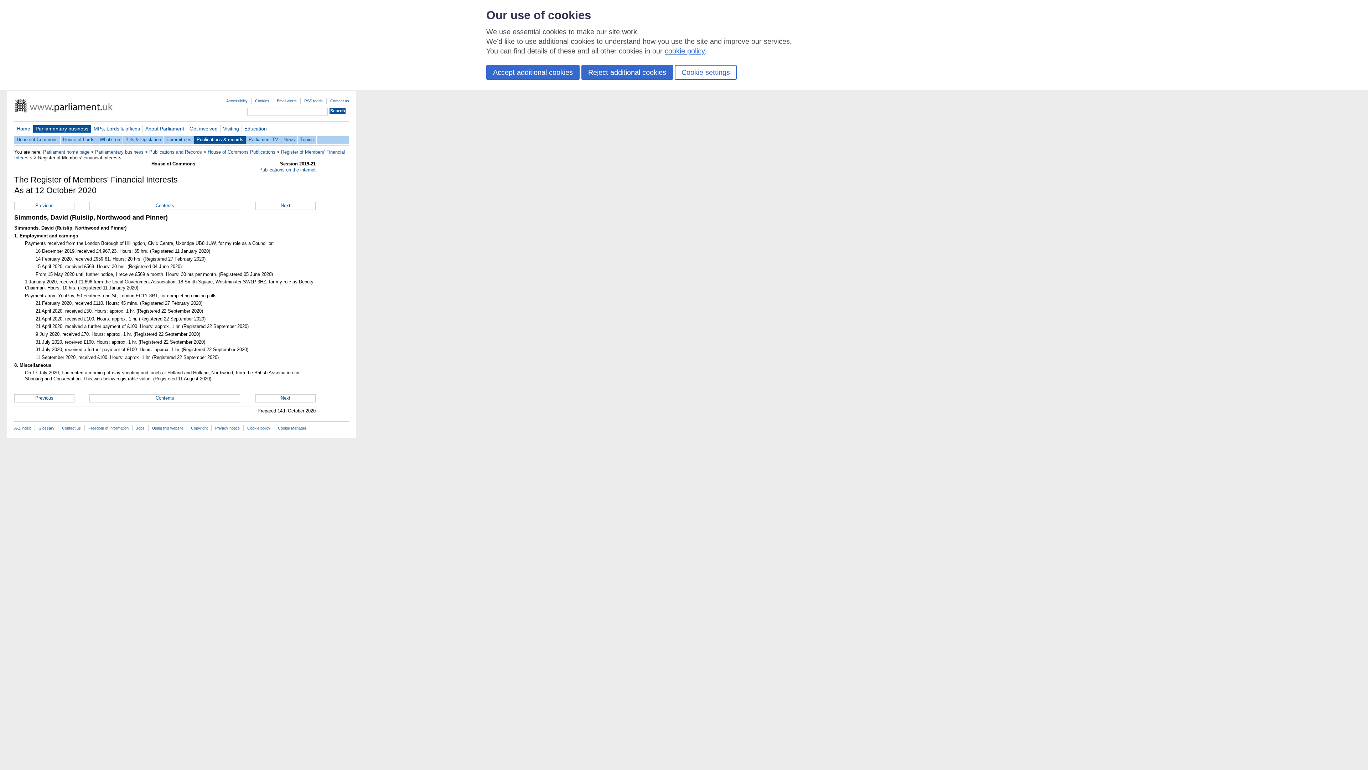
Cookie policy (258, 428)
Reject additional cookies (627, 72)
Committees (178, 139)
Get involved (204, 129)
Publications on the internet (287, 170)
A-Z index (22, 428)
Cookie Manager (292, 428)
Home (23, 129)
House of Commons (37, 139)
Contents (165, 205)
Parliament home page (66, 152)
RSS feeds (313, 101)
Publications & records (220, 139)
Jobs (140, 428)
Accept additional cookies (533, 72)
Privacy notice (227, 428)
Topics (307, 139)
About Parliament (164, 129)
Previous (44, 205)
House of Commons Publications (241, 152)
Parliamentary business (62, 129)
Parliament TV (263, 139)
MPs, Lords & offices (117, 129)
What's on (110, 139)
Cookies (262, 101)
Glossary (46, 428)
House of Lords (78, 139)
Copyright (199, 428)
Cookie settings (706, 72)
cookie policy (685, 51)
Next (285, 205)
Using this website (167, 428)
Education (255, 129)
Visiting (231, 129)
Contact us (339, 101)
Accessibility (237, 101)
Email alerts (287, 101)
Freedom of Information (108, 428)
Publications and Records (175, 152)
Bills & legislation (143, 139)
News (289, 139)
